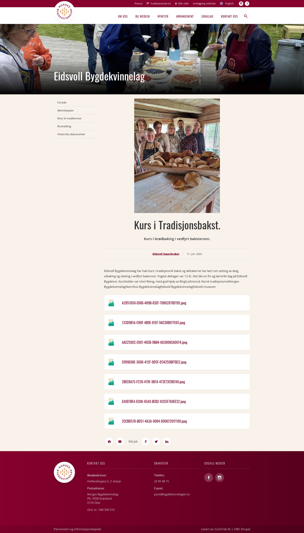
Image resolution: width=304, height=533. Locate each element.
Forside (61, 102)
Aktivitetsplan (65, 110)
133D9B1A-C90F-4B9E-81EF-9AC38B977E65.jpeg (153, 322)
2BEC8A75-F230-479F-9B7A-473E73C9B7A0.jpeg (153, 381)
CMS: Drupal (242, 529)
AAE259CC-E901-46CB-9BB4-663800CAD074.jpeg (154, 342)
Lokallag (207, 16)
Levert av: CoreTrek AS (216, 529)
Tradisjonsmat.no (160, 3)
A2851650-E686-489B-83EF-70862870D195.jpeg (154, 302)
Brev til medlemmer (69, 118)
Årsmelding (64, 126)
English (229, 3)
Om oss (123, 16)
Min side (183, 3)
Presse (138, 3)
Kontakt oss (229, 16)
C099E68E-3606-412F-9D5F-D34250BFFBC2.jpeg (154, 362)
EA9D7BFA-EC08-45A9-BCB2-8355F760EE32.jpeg (154, 401)
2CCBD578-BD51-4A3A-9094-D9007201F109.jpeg (154, 421)
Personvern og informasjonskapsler (77, 529)
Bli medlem (142, 16)
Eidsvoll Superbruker (166, 254)
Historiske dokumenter (71, 134)
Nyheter (163, 16)
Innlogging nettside (204, 3)
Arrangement (185, 16)
